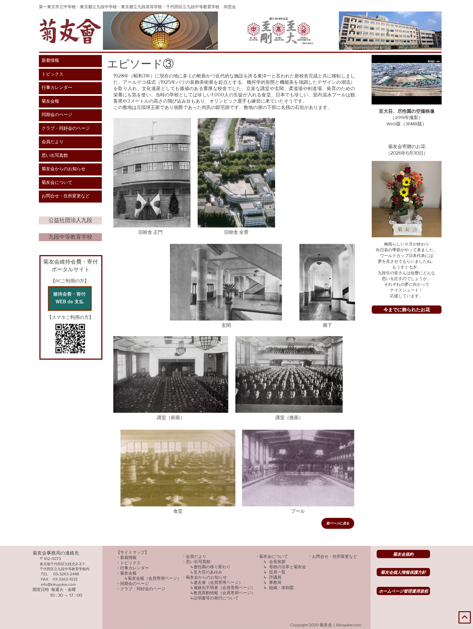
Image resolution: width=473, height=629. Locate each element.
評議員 (275, 577)
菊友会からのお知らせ (63, 169)
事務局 (275, 582)
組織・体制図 (281, 587)
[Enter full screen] (434, 96)
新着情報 (50, 61)
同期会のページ (57, 115)
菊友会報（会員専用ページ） (154, 578)
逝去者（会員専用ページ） (218, 582)
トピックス (53, 74)
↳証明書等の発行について (214, 598)
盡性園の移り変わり (212, 566)
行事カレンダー (57, 88)
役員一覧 (277, 572)
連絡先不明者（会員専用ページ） (224, 587)
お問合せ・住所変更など (66, 196)
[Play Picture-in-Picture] (424, 96)
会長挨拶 (277, 561)
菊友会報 (50, 101)
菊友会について (57, 183)
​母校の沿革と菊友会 (287, 566)
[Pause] (378, 96)
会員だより (53, 142)
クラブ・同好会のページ (66, 128)
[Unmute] (388, 96)
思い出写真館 (55, 155)
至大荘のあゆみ (208, 572)
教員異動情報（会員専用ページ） (224, 592)
